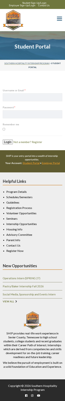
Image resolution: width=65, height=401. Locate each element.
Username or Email (14, 90)
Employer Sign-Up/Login (22, 5)
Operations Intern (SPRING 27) (21, 278)
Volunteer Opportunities (21, 213)
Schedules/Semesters (19, 197)
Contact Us (44, 5)
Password (9, 107)
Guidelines (12, 202)
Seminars (12, 218)
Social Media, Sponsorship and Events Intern (29, 294)
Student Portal (31, 163)
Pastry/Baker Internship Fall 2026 (23, 286)
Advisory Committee (19, 234)
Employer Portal (51, 163)
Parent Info (13, 240)
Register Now (14, 250)
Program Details (16, 191)
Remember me (11, 124)
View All (8, 301)
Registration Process (19, 207)
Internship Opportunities (21, 224)
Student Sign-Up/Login (34, 3)
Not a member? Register (27, 142)
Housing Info (14, 229)
